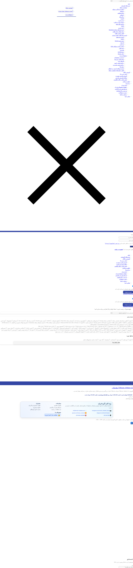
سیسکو (122, 11)
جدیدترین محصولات (119, 57)
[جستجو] (111, 313)
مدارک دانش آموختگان (35, 409)
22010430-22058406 (80, 415)
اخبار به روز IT (123, 74)
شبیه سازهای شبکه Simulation (116, 29)
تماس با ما (127, 96)
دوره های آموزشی (125, 5)
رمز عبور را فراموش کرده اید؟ (112, 243)
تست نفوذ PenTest (119, 41)
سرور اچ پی (121, 20)
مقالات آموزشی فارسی (121, 78)
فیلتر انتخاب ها (116, 342)
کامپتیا (122, 18)
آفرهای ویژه (121, 61)
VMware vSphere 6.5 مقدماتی (122, 388)
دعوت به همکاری (123, 92)
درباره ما (128, 83)
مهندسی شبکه (123, 7)
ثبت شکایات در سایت (56, 409)
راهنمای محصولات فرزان (121, 87)
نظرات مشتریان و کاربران (34, 405)
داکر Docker (121, 54)
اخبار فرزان (124, 85)
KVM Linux (121, 52)
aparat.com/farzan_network (78, 413)
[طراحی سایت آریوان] (131, 423)
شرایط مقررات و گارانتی (121, 89)
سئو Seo (122, 66)
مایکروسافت (121, 13)
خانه (129, 4)
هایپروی (122, 50)
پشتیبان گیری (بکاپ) (119, 22)
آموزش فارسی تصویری (121, 76)
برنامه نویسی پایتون (119, 63)
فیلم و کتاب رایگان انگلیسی (120, 79)
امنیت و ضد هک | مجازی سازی (119, 35)
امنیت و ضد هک (120, 37)
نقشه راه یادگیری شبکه (118, 9)
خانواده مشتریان (36, 407)
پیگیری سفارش (57, 405)
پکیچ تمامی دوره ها (119, 59)
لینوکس (122, 15)
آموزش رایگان (126, 72)
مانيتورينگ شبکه (120, 24)
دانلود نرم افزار (126, 81)
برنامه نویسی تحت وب (118, 65)
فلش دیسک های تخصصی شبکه (116, 70)
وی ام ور (122, 44)
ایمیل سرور (121, 28)
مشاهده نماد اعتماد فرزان (51, 415)
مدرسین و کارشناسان (121, 91)
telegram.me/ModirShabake (103, 413)
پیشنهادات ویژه (123, 55)
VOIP (122, 26)
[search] (132, 565)
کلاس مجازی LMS (119, 33)
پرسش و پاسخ (123, 94)
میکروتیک (121, 17)
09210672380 (107, 415)
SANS (122, 39)
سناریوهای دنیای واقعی (118, 31)
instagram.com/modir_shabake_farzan (101, 410)
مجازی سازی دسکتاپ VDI (117, 46)
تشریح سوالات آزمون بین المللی (116, 68)
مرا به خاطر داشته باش (125, 243)
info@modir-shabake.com (79, 410)
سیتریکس (121, 48)
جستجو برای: (130, 313)
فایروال (122, 42)
